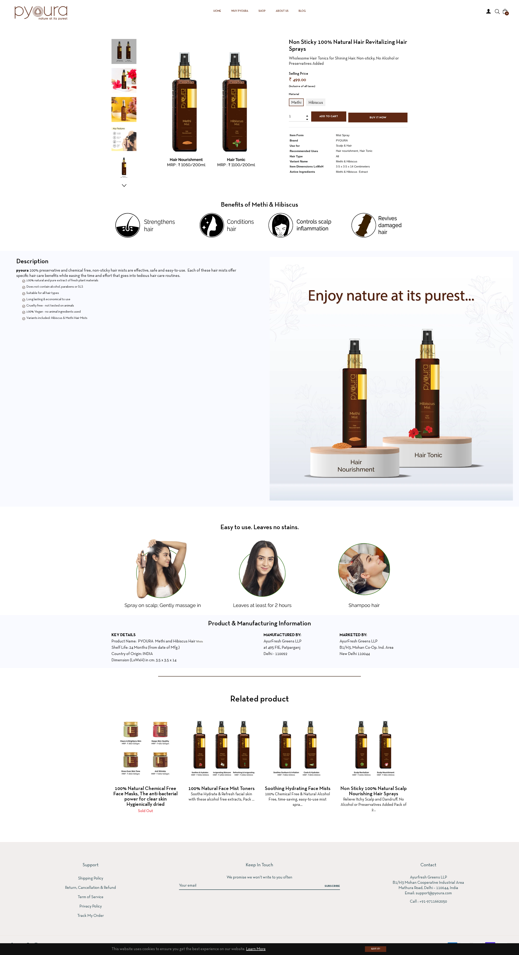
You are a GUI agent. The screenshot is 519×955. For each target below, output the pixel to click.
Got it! (375, 949)
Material (294, 94)
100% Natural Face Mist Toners (221, 788)
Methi (296, 103)
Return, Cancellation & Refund (90, 888)
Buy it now (378, 117)
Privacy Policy (90, 906)
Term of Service (90, 897)
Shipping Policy (90, 878)
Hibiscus (316, 103)
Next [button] (124, 185)
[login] (488, 11)
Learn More (256, 949)
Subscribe (332, 886)
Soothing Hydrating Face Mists (297, 788)
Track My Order (90, 916)
